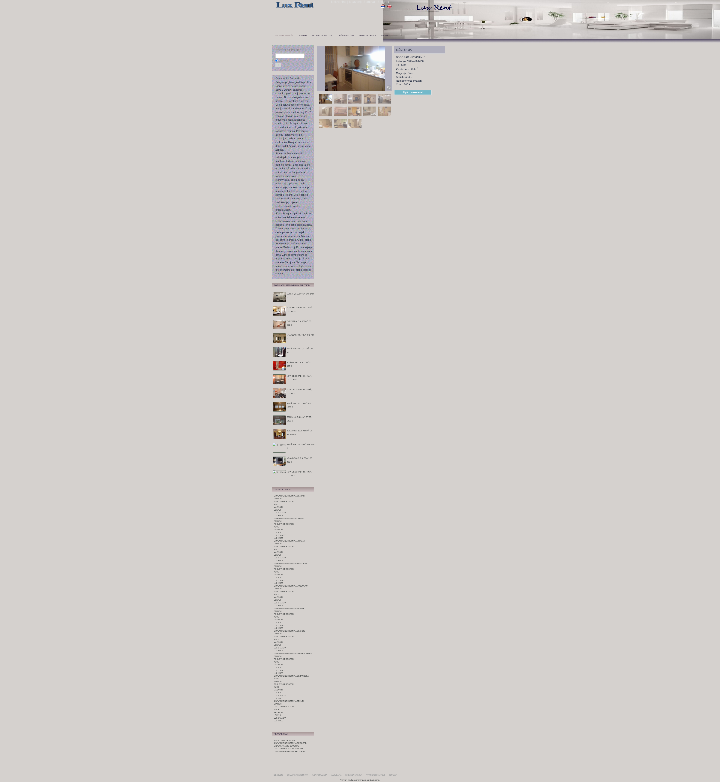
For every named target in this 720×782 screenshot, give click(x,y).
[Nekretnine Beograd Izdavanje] (295, 8)
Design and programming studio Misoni (360, 780)
